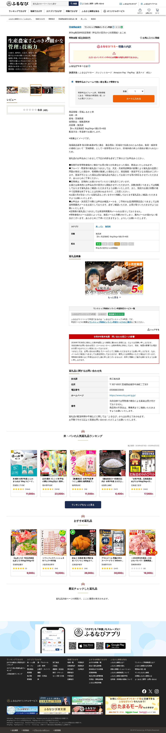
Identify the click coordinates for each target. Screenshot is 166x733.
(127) (116, 489)
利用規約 (26, 730)
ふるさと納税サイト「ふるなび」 (20, 19)
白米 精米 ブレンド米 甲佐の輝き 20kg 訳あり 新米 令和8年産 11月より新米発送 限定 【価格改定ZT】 (53, 480)
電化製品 (30, 669)
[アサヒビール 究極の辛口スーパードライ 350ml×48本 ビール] (112, 542)
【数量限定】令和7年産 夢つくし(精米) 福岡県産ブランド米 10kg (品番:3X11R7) (83, 480)
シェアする (154, 329)
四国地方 (81, 666)
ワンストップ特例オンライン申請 (98, 27)
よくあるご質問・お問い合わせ (93, 3)
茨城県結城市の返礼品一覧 (67, 19)
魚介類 (29, 676)
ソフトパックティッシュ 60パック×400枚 (53, 559)
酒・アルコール (42, 662)
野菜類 (29, 679)
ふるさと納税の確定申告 (119, 676)
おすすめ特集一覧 (95, 662)
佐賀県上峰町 (107, 485)
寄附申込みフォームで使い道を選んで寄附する (97, 82)
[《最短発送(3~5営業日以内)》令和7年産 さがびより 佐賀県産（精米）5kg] (112, 463)
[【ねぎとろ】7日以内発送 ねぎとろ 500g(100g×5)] (24, 542)
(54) (56, 568)
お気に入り (149, 13)
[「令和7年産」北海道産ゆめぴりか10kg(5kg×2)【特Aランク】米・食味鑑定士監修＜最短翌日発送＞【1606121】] (142, 463)
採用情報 (57, 730)
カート (157, 13)
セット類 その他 (58, 676)
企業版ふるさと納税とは (143, 676)
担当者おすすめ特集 (96, 669)
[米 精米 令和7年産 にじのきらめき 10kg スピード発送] (24, 463)
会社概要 (15, 730)
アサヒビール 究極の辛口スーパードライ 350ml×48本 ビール (112, 559)
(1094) (27, 489)
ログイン (140, 13)
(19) (85, 489)
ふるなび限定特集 (95, 683)
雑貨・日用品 (42, 676)
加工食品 (56, 662)
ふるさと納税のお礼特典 (143, 666)
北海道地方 (71, 666)
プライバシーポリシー (42, 730)
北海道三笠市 (136, 485)
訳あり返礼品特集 (95, 666)
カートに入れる (133, 98)
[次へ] (155, 553)
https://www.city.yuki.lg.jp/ (123, 395)
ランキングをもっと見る (83, 504)
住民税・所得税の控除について (121, 679)
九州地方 (81, 669)
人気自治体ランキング (14, 674)
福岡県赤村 (76, 485)
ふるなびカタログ (130, 4)
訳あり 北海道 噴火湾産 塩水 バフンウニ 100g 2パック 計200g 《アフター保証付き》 (83, 559)
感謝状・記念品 (58, 669)
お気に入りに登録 (151, 38)
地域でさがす (36, 11)
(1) (26, 568)
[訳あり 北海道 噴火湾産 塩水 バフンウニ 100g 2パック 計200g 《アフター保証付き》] (83, 542)
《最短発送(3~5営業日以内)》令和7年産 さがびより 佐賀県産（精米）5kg (112, 480)
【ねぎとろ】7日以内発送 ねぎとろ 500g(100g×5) (23, 559)
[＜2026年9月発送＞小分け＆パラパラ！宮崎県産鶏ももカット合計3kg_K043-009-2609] (142, 542)
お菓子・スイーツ (43, 669)
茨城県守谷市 (107, 564)
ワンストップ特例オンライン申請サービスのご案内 (110, 322)
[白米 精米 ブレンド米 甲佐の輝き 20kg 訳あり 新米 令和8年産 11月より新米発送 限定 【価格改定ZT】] (53, 463)
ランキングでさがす (17, 11)
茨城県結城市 (75, 27)
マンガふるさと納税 (142, 672)
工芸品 (55, 666)
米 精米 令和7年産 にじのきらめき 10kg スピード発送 (23, 480)
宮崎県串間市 (136, 564)
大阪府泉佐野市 (48, 564)
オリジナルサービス (116, 11)
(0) (144, 568)
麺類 (39, 672)
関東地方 (52, 19)
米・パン (84, 19)
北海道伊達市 (77, 564)
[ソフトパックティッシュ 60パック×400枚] (53, 542)
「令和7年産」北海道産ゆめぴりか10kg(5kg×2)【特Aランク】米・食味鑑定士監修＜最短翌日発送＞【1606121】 (142, 480)
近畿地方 (70, 679)
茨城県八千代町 (19, 485)
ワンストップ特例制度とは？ (145, 662)
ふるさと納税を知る (90, 11)
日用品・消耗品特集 (96, 679)
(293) (145, 489)
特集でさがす (72, 11)
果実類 (29, 672)
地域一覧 (70, 662)
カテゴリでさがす (54, 11)
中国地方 (81, 662)
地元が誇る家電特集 (96, 676)
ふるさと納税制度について (119, 672)
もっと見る (113, 297)
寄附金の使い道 (140, 669)
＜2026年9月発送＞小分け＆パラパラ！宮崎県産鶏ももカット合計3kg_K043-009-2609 (142, 559)
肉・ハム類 (31, 662)
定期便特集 (93, 672)
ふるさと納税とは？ (117, 662)
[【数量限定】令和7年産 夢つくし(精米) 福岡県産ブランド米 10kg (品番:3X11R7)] (83, 463)
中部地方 (70, 676)
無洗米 (93, 19)
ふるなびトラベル (150, 4)
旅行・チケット (58, 672)
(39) (86, 568)
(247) (116, 568)
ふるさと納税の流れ (117, 666)
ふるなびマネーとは (78, 66)
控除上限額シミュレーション (120, 669)
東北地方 (70, 669)
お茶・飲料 (41, 666)
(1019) (57, 489)
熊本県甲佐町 (47, 485)
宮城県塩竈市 (18, 564)
